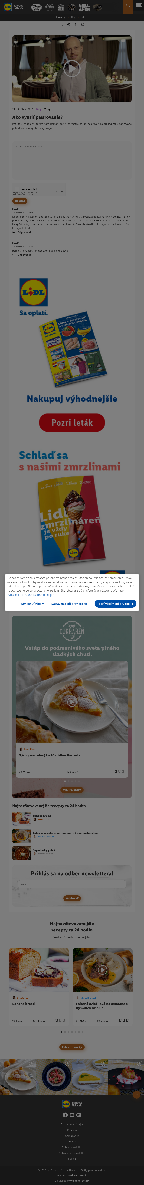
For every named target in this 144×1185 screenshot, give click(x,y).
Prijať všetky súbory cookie (115, 604)
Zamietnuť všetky (32, 604)
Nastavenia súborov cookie (69, 604)
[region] (72, 592)
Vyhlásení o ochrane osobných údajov (30, 595)
